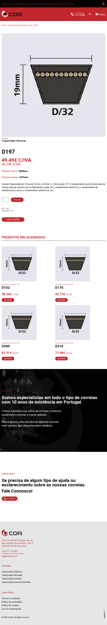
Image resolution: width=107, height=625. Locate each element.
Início (4, 25)
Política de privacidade (12, 602)
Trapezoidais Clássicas (17, 25)
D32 (30, 25)
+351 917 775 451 (10, 551)
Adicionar (17, 200)
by (104, 614)
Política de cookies (10, 605)
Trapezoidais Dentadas (12, 575)
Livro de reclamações (11, 609)
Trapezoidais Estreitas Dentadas (16, 582)
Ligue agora (13, 219)
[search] (90, 14)
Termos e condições (11, 598)
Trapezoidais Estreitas (12, 579)
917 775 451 (11, 498)
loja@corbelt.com (10, 556)
